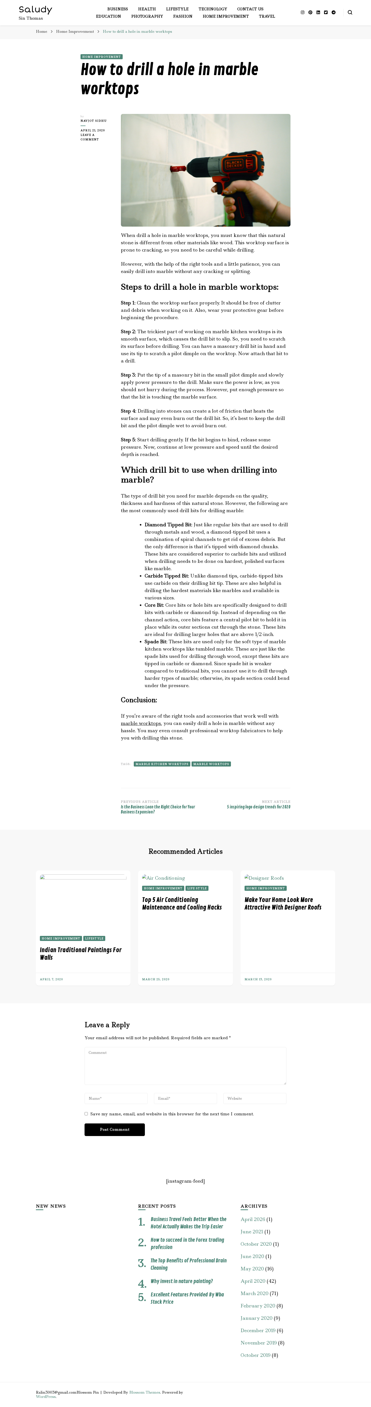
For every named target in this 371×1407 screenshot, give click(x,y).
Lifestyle (177, 9)
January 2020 (257, 1318)
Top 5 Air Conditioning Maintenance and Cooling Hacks (182, 903)
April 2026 (253, 1219)
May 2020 (252, 1269)
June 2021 (252, 1232)
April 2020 (253, 1281)
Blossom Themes (144, 1392)
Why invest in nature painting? (182, 1281)
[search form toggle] (350, 12)
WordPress (46, 1396)
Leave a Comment (97, 137)
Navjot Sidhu (94, 121)
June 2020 (252, 1256)
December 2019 (258, 1330)
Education (108, 16)
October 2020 (256, 1244)
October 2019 (256, 1355)
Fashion (183, 16)
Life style (197, 888)
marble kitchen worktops (162, 764)
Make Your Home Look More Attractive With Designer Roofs (283, 903)
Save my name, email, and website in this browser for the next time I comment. (172, 1114)
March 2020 (255, 1293)
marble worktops (141, 723)
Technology (213, 9)
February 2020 (258, 1306)
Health (147, 9)
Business (117, 9)
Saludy (35, 9)
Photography (147, 16)
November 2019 (259, 1343)
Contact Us (250, 9)
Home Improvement (226, 16)
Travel (267, 16)
